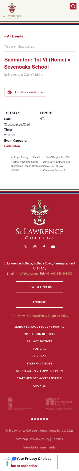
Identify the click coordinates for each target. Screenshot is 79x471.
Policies (39, 349)
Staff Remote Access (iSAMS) (39, 378)
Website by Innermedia (39, 447)
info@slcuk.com (27, 273)
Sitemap (22, 439)
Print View (18, 316)
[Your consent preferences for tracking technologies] (7, 464)
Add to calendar (26, 92)
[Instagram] (34, 247)
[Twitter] (26, 247)
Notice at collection (21, 466)
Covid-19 (39, 356)
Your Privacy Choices (33, 458)
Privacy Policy (40, 439)
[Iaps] (20, 403)
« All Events (13, 36)
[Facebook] (44, 247)
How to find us (39, 287)
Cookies (39, 385)
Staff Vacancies (39, 363)
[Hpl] (59, 403)
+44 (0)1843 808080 (58, 273)
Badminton (12, 146)
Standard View (37, 316)
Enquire (39, 302)
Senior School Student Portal (39, 326)
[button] (32, 419)
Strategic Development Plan (39, 371)
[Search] (73, 6)
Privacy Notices (39, 341)
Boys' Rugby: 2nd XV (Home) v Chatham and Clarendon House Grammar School (56, 163)
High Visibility (58, 316)
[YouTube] (53, 247)
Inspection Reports (39, 334)
